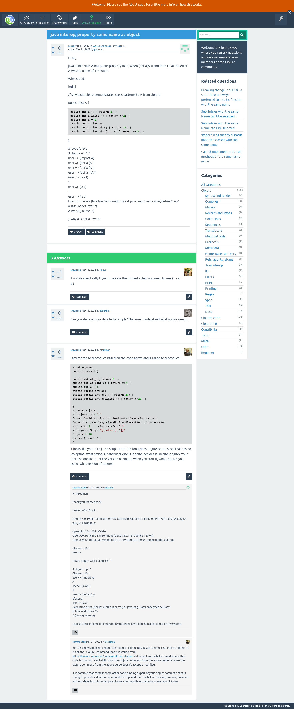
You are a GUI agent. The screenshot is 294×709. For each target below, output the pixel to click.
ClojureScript (210, 318)
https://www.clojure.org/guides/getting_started (102, 656)
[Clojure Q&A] (10, 20)
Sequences (213, 224)
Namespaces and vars (220, 253)
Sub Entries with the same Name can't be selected (219, 114)
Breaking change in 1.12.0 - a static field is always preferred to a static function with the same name (221, 97)
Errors (209, 277)
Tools (205, 335)
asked (71, 45)
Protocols (212, 242)
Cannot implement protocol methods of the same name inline (220, 156)
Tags (75, 22)
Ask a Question (91, 22)
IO (206, 271)
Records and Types (218, 213)
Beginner (207, 352)
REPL (209, 282)
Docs (208, 311)
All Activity (27, 22)
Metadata (212, 248)
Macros (210, 207)
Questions (42, 22)
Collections (213, 219)
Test (208, 306)
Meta (205, 341)
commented (79, 487)
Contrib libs (209, 329)
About (133, 4)
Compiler (211, 201)
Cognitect (245, 705)
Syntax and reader (102, 45)
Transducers (213, 230)
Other (205, 347)
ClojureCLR (209, 323)
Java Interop (214, 265)
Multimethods (215, 236)
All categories (211, 184)
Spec (208, 300)
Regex (209, 294)
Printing (211, 288)
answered (75, 269)
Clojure (206, 190)
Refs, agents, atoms (219, 259)
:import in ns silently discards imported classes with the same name (221, 139)
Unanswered (59, 22)
